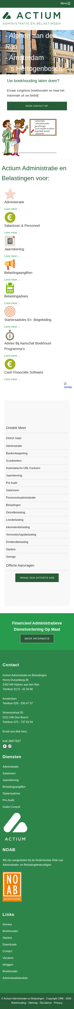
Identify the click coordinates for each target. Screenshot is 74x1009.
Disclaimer (46, 1002)
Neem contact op (36, 106)
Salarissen (12, 490)
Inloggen (8, 964)
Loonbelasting (14, 519)
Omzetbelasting (15, 512)
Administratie (14, 445)
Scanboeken (14, 460)
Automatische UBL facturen (23, 468)
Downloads (10, 944)
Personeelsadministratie (21, 497)
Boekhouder (10, 971)
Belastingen (13, 505)
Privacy (58, 1002)
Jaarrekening (14, 475)
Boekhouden (10, 931)
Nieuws (7, 924)
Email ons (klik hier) (15, 731)
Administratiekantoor (15, 978)
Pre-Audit (8, 800)
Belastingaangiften (14, 786)
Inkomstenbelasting (18, 527)
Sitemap (33, 1002)
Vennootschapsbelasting (21, 534)
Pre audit (11, 482)
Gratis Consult (11, 806)
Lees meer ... (12, 209)
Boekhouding (18, 1002)
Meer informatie (37, 638)
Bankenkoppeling (17, 453)
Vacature (8, 957)
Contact (7, 951)
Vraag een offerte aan (37, 577)
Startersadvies (11, 793)
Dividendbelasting (17, 541)
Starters (10, 549)
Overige (11, 556)
